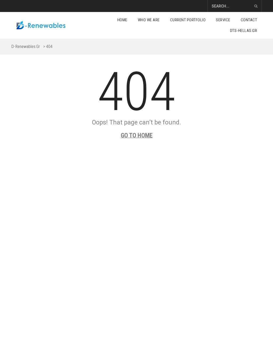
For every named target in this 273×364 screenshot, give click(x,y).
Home (122, 20)
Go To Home (136, 135)
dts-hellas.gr (243, 30)
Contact (249, 20)
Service (223, 20)
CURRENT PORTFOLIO (188, 20)
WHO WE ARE (149, 20)
